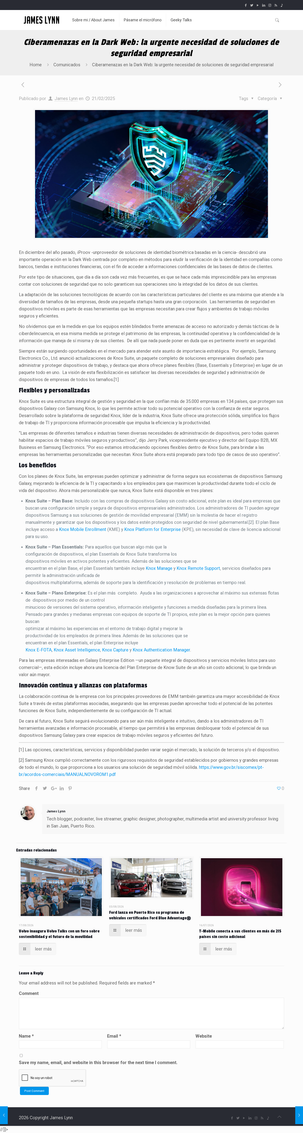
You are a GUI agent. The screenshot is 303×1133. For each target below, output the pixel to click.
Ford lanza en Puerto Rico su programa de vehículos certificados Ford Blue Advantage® (150, 915)
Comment (29, 993)
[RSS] (275, 5)
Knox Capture (115, 650)
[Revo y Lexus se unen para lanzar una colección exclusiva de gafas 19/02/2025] (4, 1115)
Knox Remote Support (198, 568)
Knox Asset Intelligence (77, 650)
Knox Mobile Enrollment (82, 529)
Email (114, 1036)
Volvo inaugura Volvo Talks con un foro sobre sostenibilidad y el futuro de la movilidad (59, 933)
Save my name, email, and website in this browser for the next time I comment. (98, 1062)
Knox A (140, 650)
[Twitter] (252, 5)
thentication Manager (169, 650)
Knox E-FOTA (39, 650)
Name (26, 1036)
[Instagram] (270, 5)
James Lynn (66, 98)
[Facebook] (246, 5)
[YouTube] (258, 5)
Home (36, 64)
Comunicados (66, 64)
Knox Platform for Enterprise (152, 529)
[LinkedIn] (264, 5)
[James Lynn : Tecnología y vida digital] (42, 20)
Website (203, 1036)
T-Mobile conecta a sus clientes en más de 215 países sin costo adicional (240, 933)
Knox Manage (159, 568)
